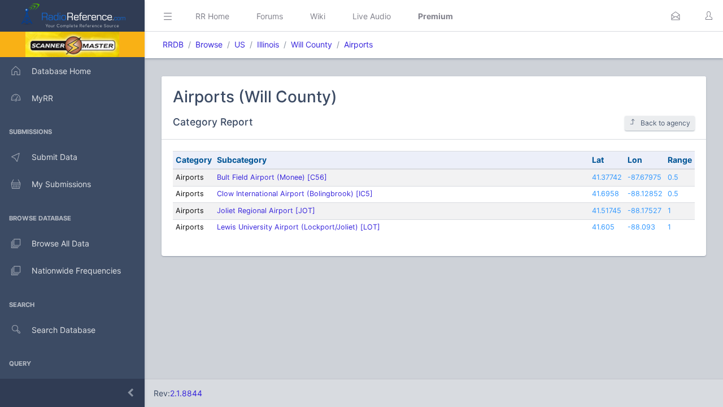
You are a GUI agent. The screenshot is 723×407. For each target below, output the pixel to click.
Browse (209, 44)
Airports (358, 44)
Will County (311, 44)
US (239, 44)
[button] (676, 15)
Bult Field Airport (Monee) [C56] (272, 177)
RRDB (173, 44)
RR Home (212, 16)
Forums (269, 16)
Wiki (317, 16)
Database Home (61, 71)
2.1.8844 (186, 393)
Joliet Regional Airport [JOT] (266, 210)
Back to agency (665, 123)
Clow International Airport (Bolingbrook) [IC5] (295, 193)
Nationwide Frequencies (76, 270)
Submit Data (54, 157)
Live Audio (371, 16)
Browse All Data (60, 243)
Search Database (63, 330)
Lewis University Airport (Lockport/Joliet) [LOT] (298, 227)
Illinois (268, 44)
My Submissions (61, 184)
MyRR (42, 98)
